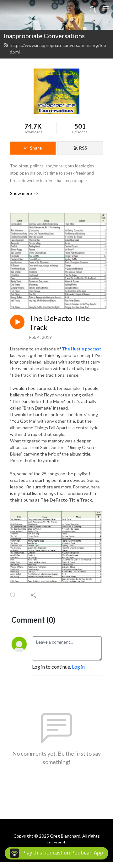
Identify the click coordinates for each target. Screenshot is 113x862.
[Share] (34, 594)
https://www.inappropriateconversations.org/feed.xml (58, 48)
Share (36, 147)
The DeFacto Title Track (59, 323)
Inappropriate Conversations (44, 35)
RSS (83, 147)
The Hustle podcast (81, 348)
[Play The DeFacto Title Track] (17, 322)
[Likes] (13, 595)
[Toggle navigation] (106, 9)
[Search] (93, 9)
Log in (78, 667)
